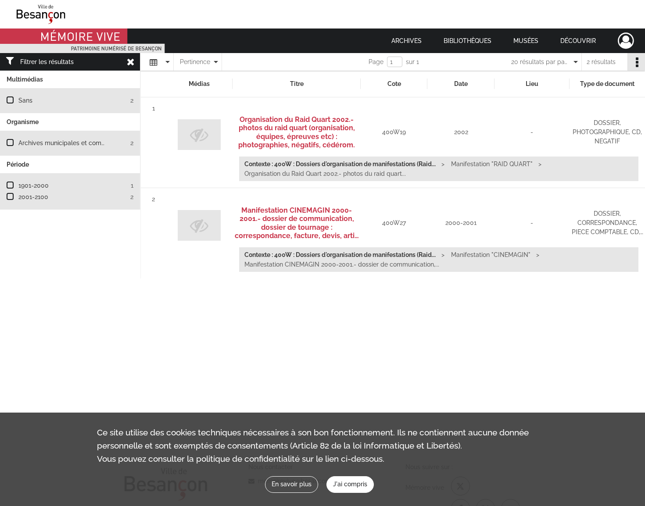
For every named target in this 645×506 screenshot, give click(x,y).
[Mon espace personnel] (626, 41)
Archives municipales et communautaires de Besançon (97, 142)
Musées (525, 40)
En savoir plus (292, 484)
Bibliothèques (467, 40)
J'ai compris (350, 484)
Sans (25, 100)
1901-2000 (33, 185)
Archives (406, 40)
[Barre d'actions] (636, 62)
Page (376, 61)
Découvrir (578, 40)
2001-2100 (33, 196)
